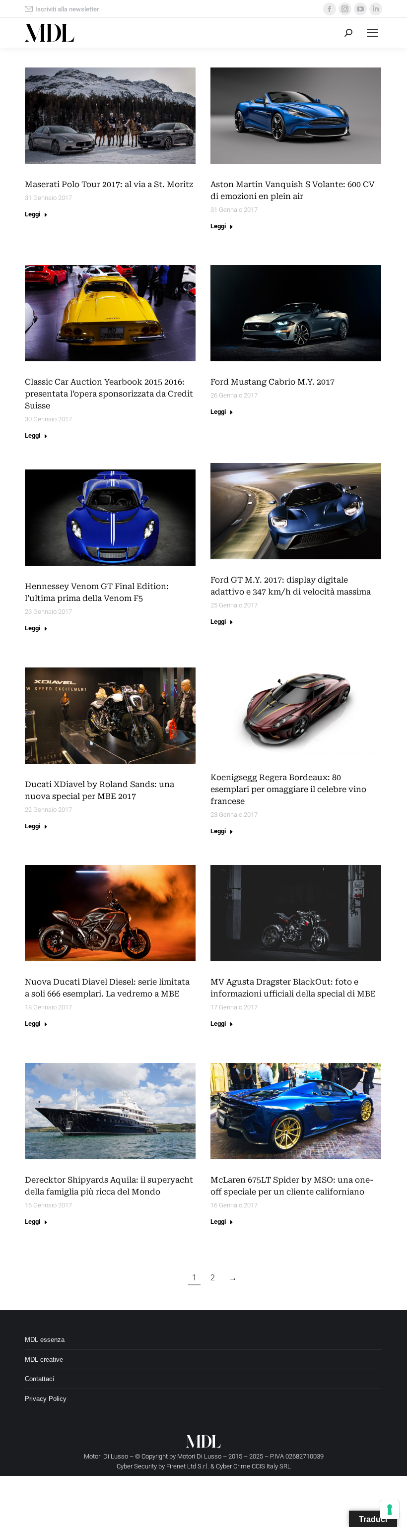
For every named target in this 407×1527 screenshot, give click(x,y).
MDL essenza (45, 1339)
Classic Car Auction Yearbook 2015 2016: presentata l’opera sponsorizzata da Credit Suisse (109, 393)
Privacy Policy (46, 1398)
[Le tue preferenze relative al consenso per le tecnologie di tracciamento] (389, 1509)
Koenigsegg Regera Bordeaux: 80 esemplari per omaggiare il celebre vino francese (288, 789)
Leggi (32, 214)
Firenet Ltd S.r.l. (187, 1466)
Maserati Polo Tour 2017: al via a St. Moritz (109, 184)
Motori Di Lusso (199, 1456)
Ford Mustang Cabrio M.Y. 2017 (272, 382)
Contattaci (39, 1379)
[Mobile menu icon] (372, 33)
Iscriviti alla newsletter (67, 9)
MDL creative (44, 1359)
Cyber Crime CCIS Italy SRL (253, 1466)
